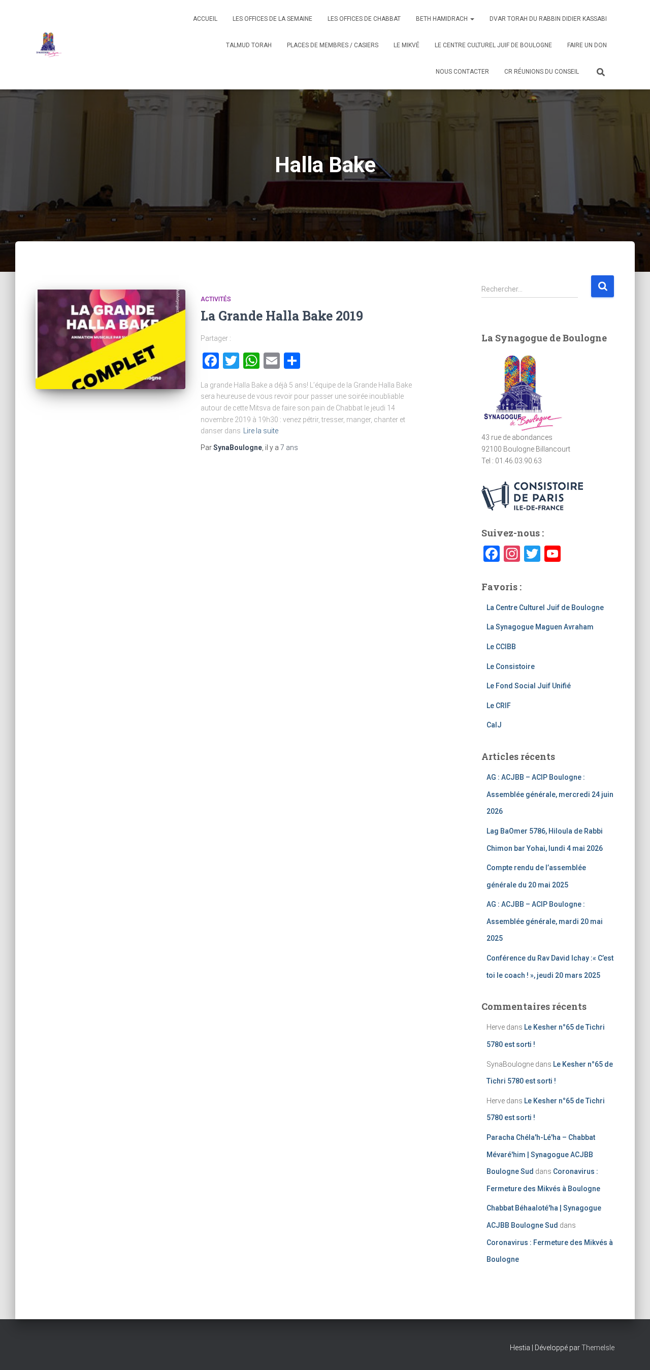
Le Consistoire (510, 666)
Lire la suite (260, 431)
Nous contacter (462, 71)
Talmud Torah (249, 45)
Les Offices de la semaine (272, 18)
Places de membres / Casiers (332, 45)
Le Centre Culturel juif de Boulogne (493, 45)
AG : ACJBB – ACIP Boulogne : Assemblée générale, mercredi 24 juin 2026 (549, 794)
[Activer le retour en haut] (630, 1349)
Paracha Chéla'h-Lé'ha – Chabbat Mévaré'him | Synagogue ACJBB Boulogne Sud (540, 1154)
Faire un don (587, 45)
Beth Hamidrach (442, 18)
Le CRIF (498, 706)
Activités (216, 299)
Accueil (205, 18)
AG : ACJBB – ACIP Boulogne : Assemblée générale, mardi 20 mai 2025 (544, 921)
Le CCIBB (501, 647)
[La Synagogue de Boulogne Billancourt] (49, 44)
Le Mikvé (406, 45)
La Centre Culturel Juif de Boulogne (545, 607)
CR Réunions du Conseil (541, 71)
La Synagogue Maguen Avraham (540, 627)
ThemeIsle (597, 1348)
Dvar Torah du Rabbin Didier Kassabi (548, 18)
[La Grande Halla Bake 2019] (110, 340)
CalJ (494, 725)
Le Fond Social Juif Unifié (528, 686)
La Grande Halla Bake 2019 (282, 315)
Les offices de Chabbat (364, 18)
